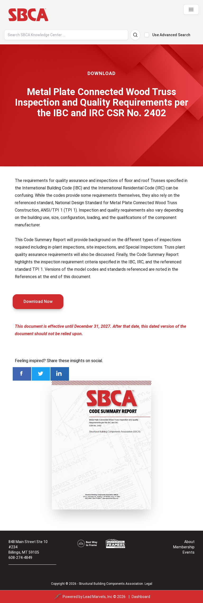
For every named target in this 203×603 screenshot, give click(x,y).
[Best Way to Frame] (87, 543)
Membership (184, 547)
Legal (148, 584)
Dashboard (141, 597)
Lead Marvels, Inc (97, 597)
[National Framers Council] (116, 543)
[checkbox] (146, 34)
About (189, 542)
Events (189, 552)
